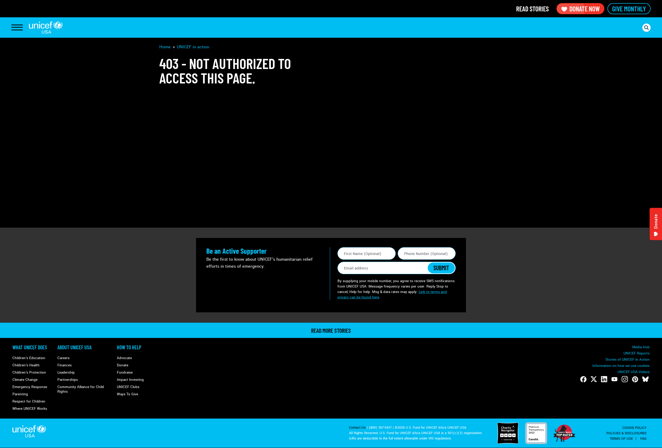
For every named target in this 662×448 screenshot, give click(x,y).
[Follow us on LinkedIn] (604, 379)
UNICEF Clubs (128, 386)
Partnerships (67, 379)
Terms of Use (621, 438)
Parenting (20, 394)
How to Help (129, 347)
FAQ (643, 438)
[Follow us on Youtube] (614, 379)
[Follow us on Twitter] (594, 379)
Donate (122, 365)
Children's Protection (29, 372)
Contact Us (357, 427)
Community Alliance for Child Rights (80, 389)
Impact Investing (130, 379)
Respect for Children (28, 401)
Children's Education (28, 358)
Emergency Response (29, 386)
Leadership (66, 372)
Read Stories (532, 9)
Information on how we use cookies (621, 365)
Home (165, 47)
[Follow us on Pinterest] (635, 379)
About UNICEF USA (74, 347)
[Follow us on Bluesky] (645, 379)
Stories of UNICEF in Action (627, 359)
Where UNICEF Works (29, 408)
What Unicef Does (29, 347)
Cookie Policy (634, 427)
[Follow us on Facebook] (583, 379)
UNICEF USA (46, 27)
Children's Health (26, 365)
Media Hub (641, 347)
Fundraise (125, 372)
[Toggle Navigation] (17, 27)
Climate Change (24, 379)
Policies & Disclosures (626, 433)
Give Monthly (629, 9)
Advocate (124, 358)
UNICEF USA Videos (634, 371)
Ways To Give (127, 394)
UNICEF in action (193, 47)
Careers (63, 358)
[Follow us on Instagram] (625, 379)
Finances (64, 365)
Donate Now (584, 9)
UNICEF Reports (636, 353)
